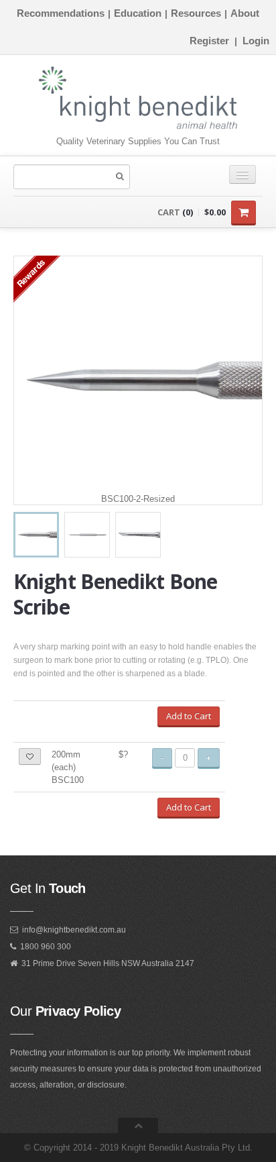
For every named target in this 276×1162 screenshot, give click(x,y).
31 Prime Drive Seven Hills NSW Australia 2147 (107, 963)
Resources (196, 13)
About (244, 13)
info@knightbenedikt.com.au (74, 930)
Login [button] (256, 40)
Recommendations (61, 13)
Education (137, 13)
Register (209, 40)
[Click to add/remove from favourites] (30, 756)
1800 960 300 (45, 946)
